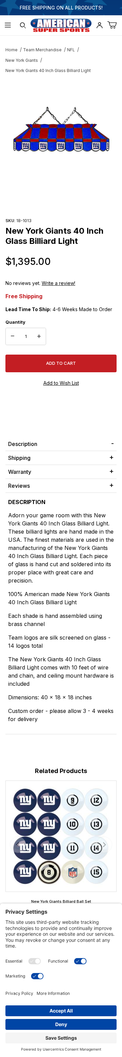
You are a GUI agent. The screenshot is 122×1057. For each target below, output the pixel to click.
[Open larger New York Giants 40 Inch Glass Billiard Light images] (61, 131)
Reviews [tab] (19, 485)
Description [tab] (22, 444)
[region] (61, 199)
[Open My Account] (99, 25)
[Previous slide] (18, 845)
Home (11, 49)
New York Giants (21, 60)
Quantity (15, 322)
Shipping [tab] (19, 457)
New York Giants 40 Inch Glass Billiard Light (48, 70)
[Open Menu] (7, 25)
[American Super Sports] (61, 25)
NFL (71, 49)
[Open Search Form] (22, 25)
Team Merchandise (42, 49)
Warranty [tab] (19, 471)
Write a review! (58, 283)
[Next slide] (104, 845)
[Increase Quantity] (39, 336)
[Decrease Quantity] (12, 336)
